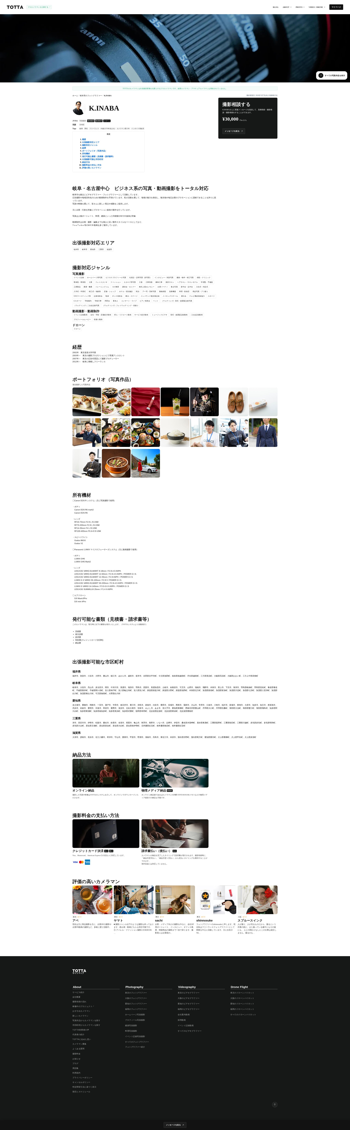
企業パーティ (163, 287)
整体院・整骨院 (80, 282)
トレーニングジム (102, 287)
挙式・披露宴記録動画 (179, 315)
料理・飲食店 (184, 291)
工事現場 (149, 282)
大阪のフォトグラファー (136, 998)
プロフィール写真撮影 (135, 1020)
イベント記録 (79, 278)
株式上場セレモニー (146, 287)
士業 (90, 282)
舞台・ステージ (132, 296)
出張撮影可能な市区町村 (92, 159)
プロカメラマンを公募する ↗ (39, 7)
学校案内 (88, 301)
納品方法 (86, 162)
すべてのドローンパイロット (243, 1014)
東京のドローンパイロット (242, 993)
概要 (84, 139)
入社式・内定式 (202, 287)
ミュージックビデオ (159, 315)
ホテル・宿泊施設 (126, 291)
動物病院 (162, 291)
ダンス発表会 (117, 296)
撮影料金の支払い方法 (91, 165)
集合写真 (174, 287)
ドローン (77, 329)
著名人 (115, 301)
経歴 (84, 148)
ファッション (115, 282)
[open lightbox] (86, 402)
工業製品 (77, 287)
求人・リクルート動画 (122, 315)
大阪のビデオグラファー (189, 998)
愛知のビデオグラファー (189, 1004)
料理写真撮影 (131, 1031)
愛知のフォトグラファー (136, 1004)
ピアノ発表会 (145, 301)
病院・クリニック (204, 278)
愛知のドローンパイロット (242, 1004)
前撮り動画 (98, 319)
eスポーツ (78, 301)
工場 (140, 282)
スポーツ (211, 296)
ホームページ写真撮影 (135, 1014)
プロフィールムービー (82, 319)
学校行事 (98, 301)
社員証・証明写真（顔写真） (140, 278)
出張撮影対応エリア (90, 142)
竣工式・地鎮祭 (95, 291)
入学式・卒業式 (80, 291)
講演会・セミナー (129, 287)
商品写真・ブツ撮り (200, 291)
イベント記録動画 (80, 315)
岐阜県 (84, 249)
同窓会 (107, 301)
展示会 (183, 296)
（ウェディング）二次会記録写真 (86, 305)
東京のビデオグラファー (189, 993)
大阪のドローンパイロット (242, 998)
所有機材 (86, 153)
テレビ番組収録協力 (197, 296)
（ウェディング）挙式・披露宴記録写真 (176, 301)
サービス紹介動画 (141, 315)
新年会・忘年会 (187, 287)
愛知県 (92, 249)
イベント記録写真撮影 (135, 1036)
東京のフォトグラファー (136, 993)
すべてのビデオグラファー (190, 1031)
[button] (287, 7)
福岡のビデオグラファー (189, 1009)
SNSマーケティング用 (82, 296)
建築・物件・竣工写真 (185, 278)
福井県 (76, 249)
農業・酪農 (88, 287)
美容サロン (170, 282)
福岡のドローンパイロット (242, 1009)
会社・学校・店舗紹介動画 (101, 315)
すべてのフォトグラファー (137, 1042)
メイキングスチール (170, 296)
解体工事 (159, 282)
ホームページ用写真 (95, 278)
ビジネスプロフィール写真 (116, 278)
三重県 (101, 249)
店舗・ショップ (110, 291)
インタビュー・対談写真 (164, 278)
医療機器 (172, 291)
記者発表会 (98, 296)
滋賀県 (109, 249)
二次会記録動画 (197, 315)
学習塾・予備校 (207, 282)
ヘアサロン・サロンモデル (187, 282)
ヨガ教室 (115, 287)
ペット (155, 301)
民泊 (137, 291)
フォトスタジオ (101, 282)
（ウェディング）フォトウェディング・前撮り (120, 305)
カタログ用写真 (130, 282)
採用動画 (182, 1020)
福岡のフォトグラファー (136, 1009)
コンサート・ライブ (129, 301)
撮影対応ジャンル (89, 145)
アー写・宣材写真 (149, 291)
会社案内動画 (184, 1014)
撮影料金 (76, 1054)
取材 (107, 296)
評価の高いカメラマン (91, 168)
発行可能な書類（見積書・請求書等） (98, 156)
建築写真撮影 (131, 1025)
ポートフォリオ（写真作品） (94, 151)
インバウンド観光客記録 (150, 296)
